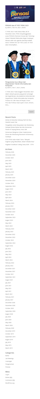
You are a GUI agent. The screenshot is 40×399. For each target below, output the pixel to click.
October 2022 (9, 240)
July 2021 (8, 283)
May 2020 (8, 322)
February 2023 (9, 229)
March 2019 (9, 348)
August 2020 (9, 314)
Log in (7, 374)
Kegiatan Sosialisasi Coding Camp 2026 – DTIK (19, 144)
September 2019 (10, 337)
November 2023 (10, 212)
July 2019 (8, 342)
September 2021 (10, 277)
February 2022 (9, 263)
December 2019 (10, 331)
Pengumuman (9, 364)
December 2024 (10, 177)
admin (9, 27)
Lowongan (8, 361)
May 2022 (8, 254)
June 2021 (8, 285)
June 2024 (8, 192)
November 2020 (10, 305)
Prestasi (7, 367)
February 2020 (9, 328)
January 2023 (9, 231)
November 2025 (10, 155)
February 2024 (9, 203)
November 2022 (10, 237)
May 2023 (8, 223)
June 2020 (8, 320)
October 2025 (9, 158)
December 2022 (10, 234)
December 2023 (10, 209)
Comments (10, 380)
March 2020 (9, 325)
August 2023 (9, 220)
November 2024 (10, 180)
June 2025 (8, 160)
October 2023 (9, 214)
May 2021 (8, 288)
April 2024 (8, 197)
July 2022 (8, 248)
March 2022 (9, 260)
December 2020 (10, 302)
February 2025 (9, 172)
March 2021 (9, 294)
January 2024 (9, 206)
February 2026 (9, 152)
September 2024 (10, 186)
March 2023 (9, 226)
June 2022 (8, 251)
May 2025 (8, 163)
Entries (8, 377)
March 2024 (9, 200)
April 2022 (8, 257)
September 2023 (10, 217)
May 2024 (8, 195)
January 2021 (9, 300)
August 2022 (9, 246)
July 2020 (8, 317)
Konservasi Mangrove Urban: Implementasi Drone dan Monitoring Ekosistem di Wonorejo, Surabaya (19, 134)
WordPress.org (9, 383)
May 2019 (8, 345)
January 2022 (9, 266)
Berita (24, 27)
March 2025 (9, 169)
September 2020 (10, 311)
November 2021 (10, 271)
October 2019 (9, 334)
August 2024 (9, 189)
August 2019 (9, 339)
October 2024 (9, 183)
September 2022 (10, 243)
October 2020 (9, 308)
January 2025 (9, 175)
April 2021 (8, 291)
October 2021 (9, 274)
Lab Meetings (9, 358)
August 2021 (9, 280)
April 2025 (8, 166)
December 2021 (10, 268)
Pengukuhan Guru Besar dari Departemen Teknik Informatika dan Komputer (18, 84)
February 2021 (9, 297)
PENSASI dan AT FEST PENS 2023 (16, 25)
